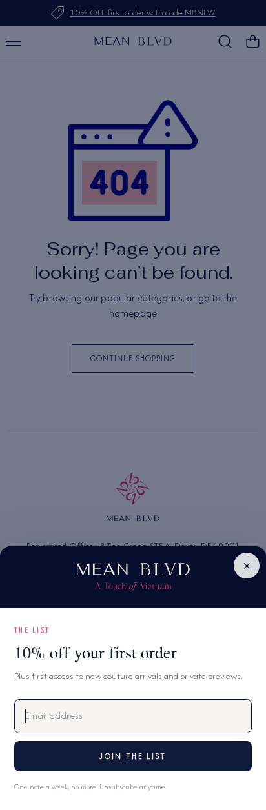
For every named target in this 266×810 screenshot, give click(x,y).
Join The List (132, 756)
